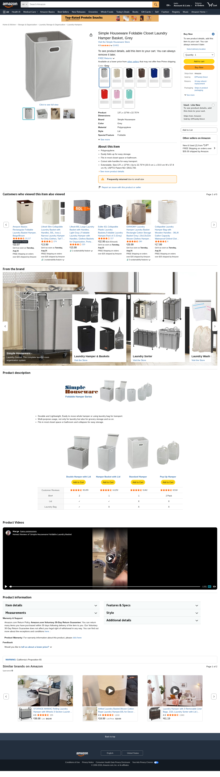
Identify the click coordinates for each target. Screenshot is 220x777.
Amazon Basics (47, 12)
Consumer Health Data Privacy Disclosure (113, 762)
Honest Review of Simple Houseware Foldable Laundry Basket (42, 534)
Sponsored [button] (7, 671)
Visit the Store (80, 360)
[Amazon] (10, 4)
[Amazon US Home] (82, 754)
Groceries (93, 12)
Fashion (165, 12)
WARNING (11, 659)
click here (77, 637)
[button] (6, 12)
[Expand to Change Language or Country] (170, 5)
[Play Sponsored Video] (110, 691)
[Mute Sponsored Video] (69, 703)
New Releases (78, 12)
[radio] (29, 114)
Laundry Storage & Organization (52, 25)
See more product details (112, 171)
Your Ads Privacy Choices (142, 762)
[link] (25, 231)
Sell (156, 12)
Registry (176, 12)
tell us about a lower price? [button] (35, 647)
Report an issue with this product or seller (121, 187)
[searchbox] (90, 4)
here (47, 631)
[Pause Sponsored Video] (69, 697)
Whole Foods (107, 12)
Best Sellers (63, 12)
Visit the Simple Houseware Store (114, 42)
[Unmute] (214, 586)
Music (185, 12)
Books (135, 12)
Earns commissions (28, 531)
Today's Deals (122, 12)
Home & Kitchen (9, 25)
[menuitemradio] (209, 586)
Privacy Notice (88, 762)
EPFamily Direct (201, 77)
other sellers (133, 61)
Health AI (16, 12)
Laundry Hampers (74, 25)
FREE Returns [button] (105, 58)
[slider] (104, 586)
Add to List (188, 130)
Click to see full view (48, 104)
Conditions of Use (72, 762)
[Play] (5, 586)
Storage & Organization (27, 25)
